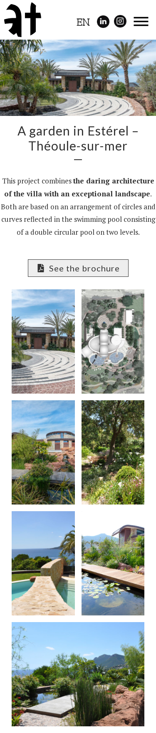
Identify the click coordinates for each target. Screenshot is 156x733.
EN (83, 22)
